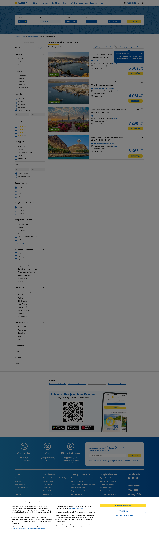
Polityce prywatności (75, 508)
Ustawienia (126, 511)
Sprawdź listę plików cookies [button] (123, 515)
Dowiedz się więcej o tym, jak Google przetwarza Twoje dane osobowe (31, 527)
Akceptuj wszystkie (124, 506)
